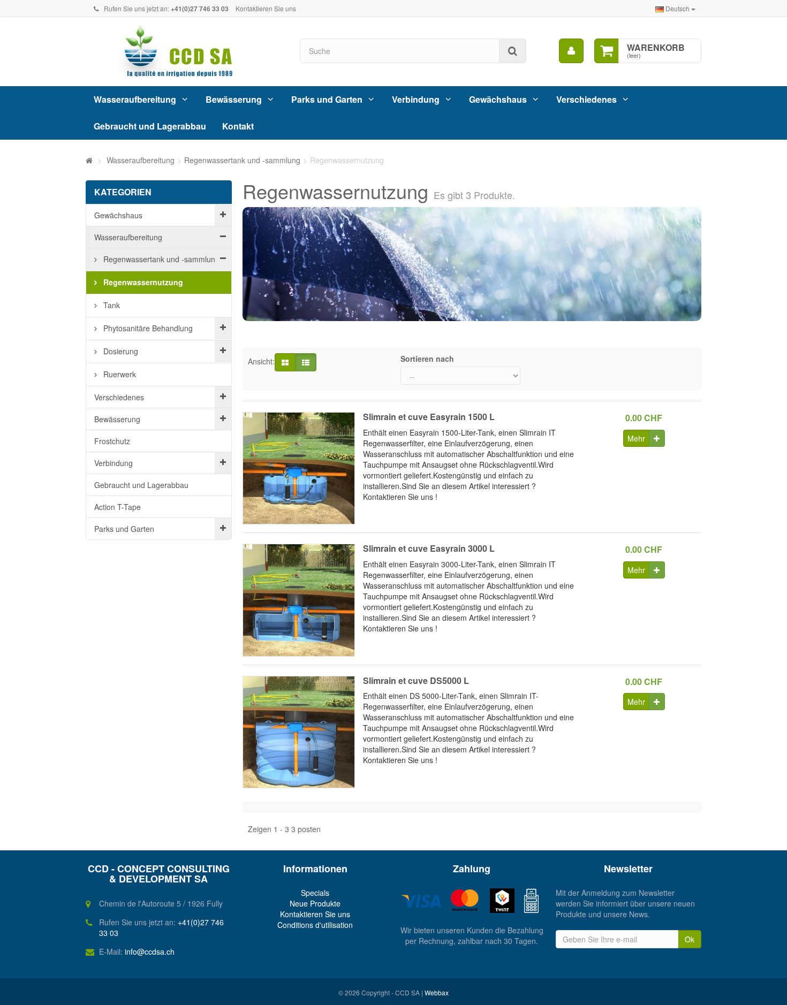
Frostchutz (112, 441)
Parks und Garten (326, 99)
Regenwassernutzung (142, 282)
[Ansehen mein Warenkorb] (606, 51)
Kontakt (238, 126)
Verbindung (416, 99)
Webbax (437, 992)
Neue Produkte (315, 903)
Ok (689, 939)
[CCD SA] (185, 51)
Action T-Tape (117, 506)
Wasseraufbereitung (135, 99)
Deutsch (677, 8)
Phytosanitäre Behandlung (147, 328)
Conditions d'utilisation (315, 924)
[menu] (571, 51)
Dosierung (119, 351)
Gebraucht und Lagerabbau (150, 126)
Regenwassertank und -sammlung (160, 259)
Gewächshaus (498, 99)
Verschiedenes (586, 99)
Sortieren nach (427, 358)
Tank (110, 305)
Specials (315, 892)
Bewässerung (234, 99)
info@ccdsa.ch (150, 951)
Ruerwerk (118, 374)
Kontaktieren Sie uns (266, 8)
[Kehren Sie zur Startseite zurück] (89, 160)
